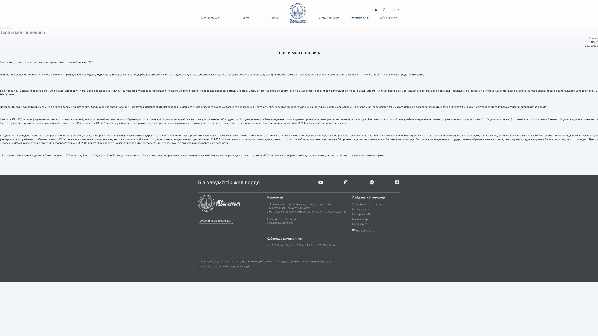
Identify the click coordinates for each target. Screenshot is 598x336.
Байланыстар (388, 17)
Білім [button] (246, 17)
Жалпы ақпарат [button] (211, 17)
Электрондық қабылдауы (215, 220)
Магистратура (360, 219)
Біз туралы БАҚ (361, 214)
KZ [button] (394, 10)
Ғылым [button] (275, 17)
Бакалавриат (360, 224)
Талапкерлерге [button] (359, 17)
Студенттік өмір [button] (329, 17)
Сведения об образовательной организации (224, 266)
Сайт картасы (360, 209)
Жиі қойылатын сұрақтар (367, 204)
